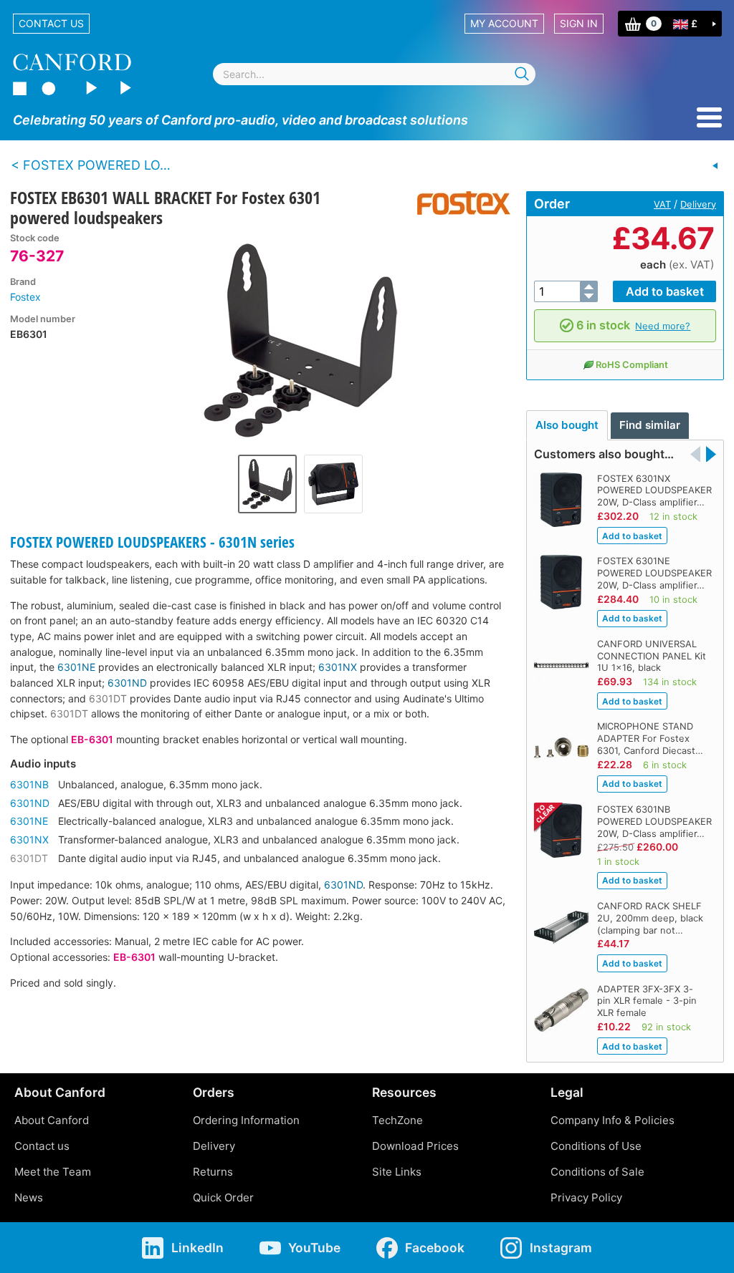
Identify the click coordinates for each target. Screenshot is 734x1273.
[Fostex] (458, 203)
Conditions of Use (596, 1146)
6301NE (76, 667)
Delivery (698, 204)
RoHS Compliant (632, 364)
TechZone (397, 1120)
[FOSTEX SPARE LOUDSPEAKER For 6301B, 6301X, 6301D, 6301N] (715, 166)
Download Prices (415, 1146)
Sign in (579, 23)
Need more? (662, 325)
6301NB (29, 784)
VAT (662, 204)
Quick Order (223, 1197)
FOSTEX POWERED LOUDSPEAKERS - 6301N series (152, 542)
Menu (709, 117)
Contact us (51, 23)
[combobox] (374, 74)
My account (504, 23)
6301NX (337, 667)
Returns (213, 1171)
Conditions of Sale (597, 1171)
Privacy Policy (586, 1197)
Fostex (25, 297)
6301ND (127, 683)
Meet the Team (52, 1171)
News (28, 1197)
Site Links (396, 1171)
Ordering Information (246, 1120)
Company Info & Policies (612, 1120)
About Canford (51, 1120)
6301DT (108, 698)
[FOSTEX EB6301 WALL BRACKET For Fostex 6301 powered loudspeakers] (300, 340)
